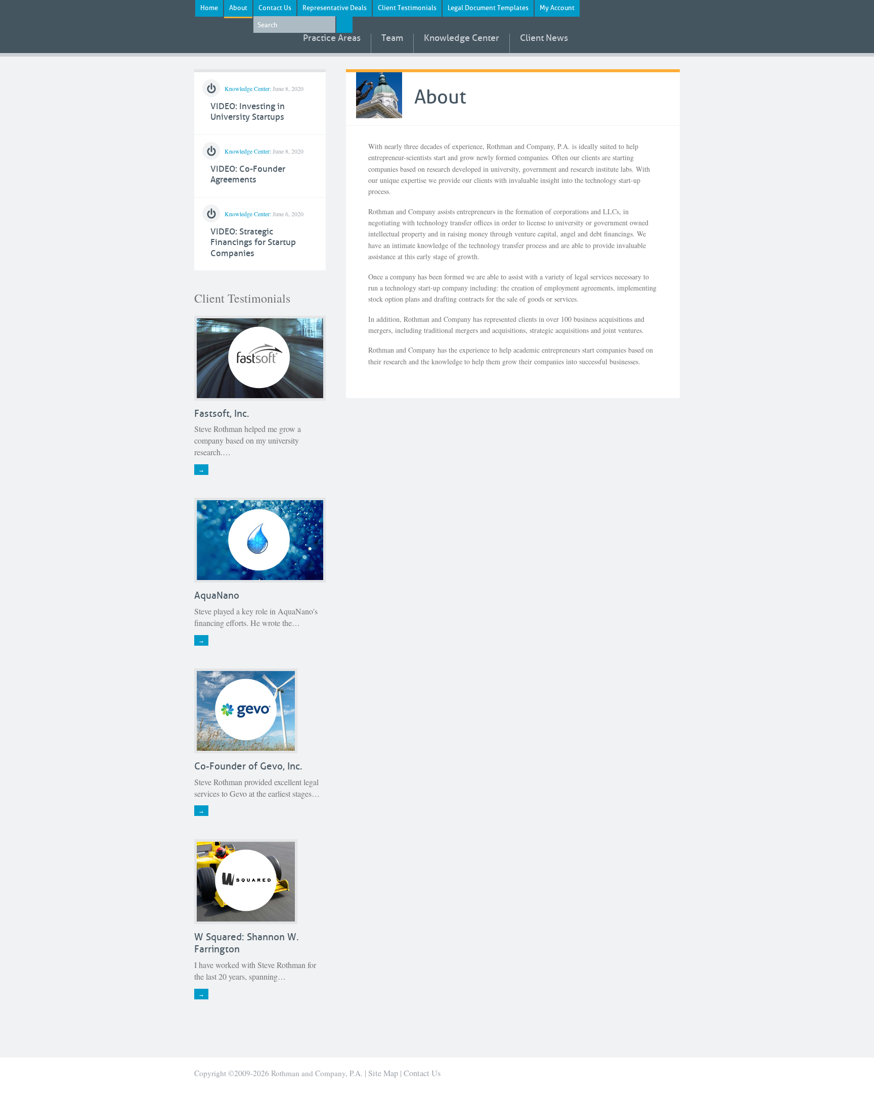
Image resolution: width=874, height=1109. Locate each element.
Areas (332, 38)
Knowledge (461, 38)
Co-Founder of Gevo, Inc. (248, 766)
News (544, 38)
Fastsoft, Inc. (221, 413)
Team (392, 38)
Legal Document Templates (488, 8)
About (238, 8)
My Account (557, 8)
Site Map (383, 1073)
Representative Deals (334, 8)
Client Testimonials (407, 8)
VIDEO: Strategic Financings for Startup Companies (253, 242)
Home (209, 8)
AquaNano (216, 595)
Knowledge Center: (248, 88)
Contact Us (274, 8)
